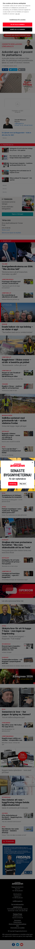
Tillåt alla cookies (17, 24)
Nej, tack (23, 484)
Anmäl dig (12, 484)
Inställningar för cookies (18, 19)
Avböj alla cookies (17, 29)
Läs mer (17, 14)
